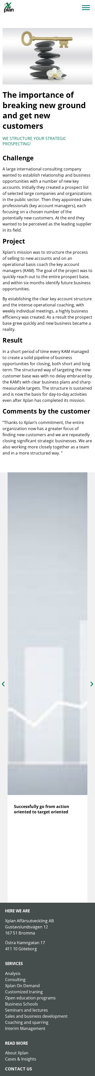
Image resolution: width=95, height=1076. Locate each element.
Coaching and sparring (26, 1022)
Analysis (13, 973)
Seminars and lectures (26, 1010)
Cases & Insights (20, 1059)
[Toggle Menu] (86, 7)
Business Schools (21, 1004)
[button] (3, 684)
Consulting (15, 979)
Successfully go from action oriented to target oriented (41, 809)
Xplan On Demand (22, 985)
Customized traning (24, 992)
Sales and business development (36, 1016)
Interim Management (25, 1028)
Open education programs (30, 998)
